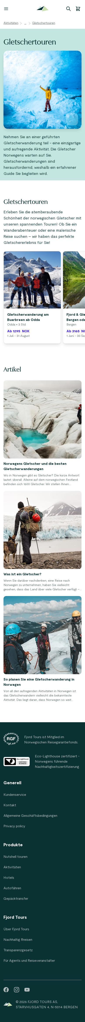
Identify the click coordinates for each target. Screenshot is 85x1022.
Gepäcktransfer (15, 898)
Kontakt (9, 805)
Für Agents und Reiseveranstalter (29, 960)
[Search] (68, 8)
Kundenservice (14, 794)
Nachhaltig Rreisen (17, 939)
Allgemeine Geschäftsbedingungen (30, 815)
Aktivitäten (10, 23)
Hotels (8, 877)
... (25, 23)
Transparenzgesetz (18, 950)
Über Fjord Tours (16, 929)
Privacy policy (14, 826)
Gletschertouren (43, 23)
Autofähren (12, 888)
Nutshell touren (15, 856)
